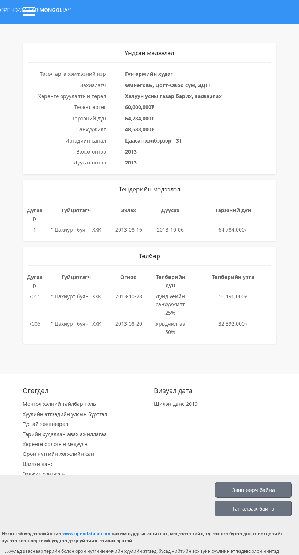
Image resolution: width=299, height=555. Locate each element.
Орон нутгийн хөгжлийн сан (58, 453)
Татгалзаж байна (253, 508)
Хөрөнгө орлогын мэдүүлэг (56, 443)
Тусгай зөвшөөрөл (45, 423)
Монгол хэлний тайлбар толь (59, 403)
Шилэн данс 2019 (176, 403)
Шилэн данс (38, 464)
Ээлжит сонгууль (44, 473)
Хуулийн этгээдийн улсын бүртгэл (65, 414)
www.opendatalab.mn (86, 534)
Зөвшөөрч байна (253, 489)
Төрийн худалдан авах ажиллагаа (65, 434)
